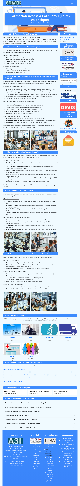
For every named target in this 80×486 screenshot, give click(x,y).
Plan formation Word (17, 465)
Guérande (52, 375)
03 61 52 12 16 (17, 449)
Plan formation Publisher (50, 474)
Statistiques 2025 (68, 439)
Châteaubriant (8, 378)
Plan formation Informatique (50, 480)
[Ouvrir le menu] (72, 2)
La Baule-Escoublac (41, 375)
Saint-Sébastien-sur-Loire (43, 372)
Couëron (68, 372)
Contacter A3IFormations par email (15, 450)
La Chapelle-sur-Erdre (28, 375)
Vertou (61, 372)
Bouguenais (7, 375)
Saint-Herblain (25, 372)
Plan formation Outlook (36, 455)
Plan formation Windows (17, 463)
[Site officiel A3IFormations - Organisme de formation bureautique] (15, 441)
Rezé (32, 372)
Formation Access (65, 39)
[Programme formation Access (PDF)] (68, 123)
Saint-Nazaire (14, 372)
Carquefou (16, 375)
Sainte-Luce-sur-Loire (20, 378)
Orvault (55, 372)
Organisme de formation (67, 37)
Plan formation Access (36, 467)
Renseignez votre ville (67, 75)
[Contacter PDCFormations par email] (68, 140)
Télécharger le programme (68, 128)
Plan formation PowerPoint (36, 461)
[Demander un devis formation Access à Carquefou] (68, 107)
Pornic (59, 375)
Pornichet (31, 378)
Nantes (6, 372)
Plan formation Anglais (17, 461)
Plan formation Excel (68, 452)
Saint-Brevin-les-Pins (69, 375)
